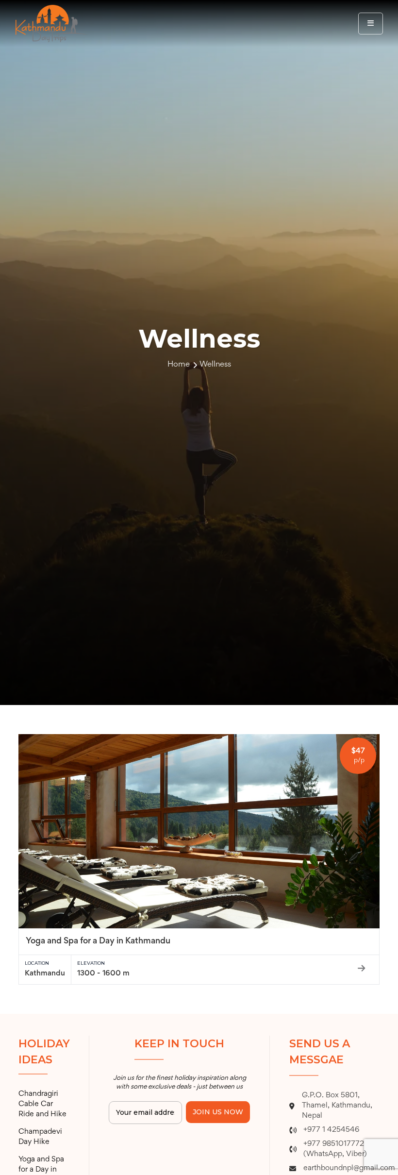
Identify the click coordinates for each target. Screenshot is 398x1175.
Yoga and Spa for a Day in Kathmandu (98, 941)
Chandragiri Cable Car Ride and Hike (42, 1104)
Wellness (215, 365)
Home (178, 365)
